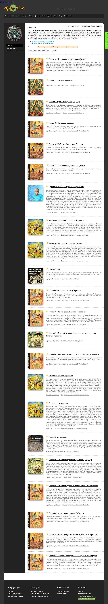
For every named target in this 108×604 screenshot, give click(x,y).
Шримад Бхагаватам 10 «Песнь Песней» (76, 70)
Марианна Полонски (52, 235)
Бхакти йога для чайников (70, 451)
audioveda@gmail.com (84, 593)
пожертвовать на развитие (86, 598)
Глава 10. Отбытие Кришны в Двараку (66, 144)
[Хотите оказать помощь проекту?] (106, 40)
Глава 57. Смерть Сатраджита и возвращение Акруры (73, 555)
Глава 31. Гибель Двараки (60, 80)
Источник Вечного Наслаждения (71, 341)
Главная (7, 16)
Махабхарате (49, 30)
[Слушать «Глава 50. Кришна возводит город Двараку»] (35, 73)
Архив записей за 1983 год (69, 279)
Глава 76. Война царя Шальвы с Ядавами (67, 311)
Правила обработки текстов (39, 596)
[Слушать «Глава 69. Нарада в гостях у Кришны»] (35, 304)
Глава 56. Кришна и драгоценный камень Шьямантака (73, 485)
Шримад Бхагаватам (36, 30)
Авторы (24, 16)
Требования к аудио (37, 591)
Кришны (89, 30)
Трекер (50, 16)
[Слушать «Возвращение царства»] (35, 417)
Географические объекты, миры (90, 26)
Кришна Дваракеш (44, 47)
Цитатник (37, 16)
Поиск (55, 16)
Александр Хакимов (52, 212)
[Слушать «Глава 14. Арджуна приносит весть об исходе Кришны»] (35, 548)
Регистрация (67, 16)
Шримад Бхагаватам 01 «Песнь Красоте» (76, 152)
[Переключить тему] (13, 2)
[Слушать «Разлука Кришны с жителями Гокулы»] (35, 257)
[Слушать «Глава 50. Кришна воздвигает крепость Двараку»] (35, 473)
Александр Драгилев (52, 451)
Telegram (80, 591)
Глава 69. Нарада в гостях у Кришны (65, 290)
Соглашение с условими (15, 596)
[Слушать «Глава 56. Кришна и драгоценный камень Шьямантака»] (35, 499)
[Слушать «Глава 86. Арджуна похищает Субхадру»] (35, 527)
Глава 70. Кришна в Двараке (61, 122)
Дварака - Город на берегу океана (42, 43)
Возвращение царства (58, 403)
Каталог (18, 16)
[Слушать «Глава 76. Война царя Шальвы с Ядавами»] (35, 325)
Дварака (54, 50)
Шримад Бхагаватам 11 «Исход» (73, 85)
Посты (31, 16)
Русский (7, 2)
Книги (44, 16)
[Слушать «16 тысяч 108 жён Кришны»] (35, 389)
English (2, 2)
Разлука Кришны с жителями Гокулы (65, 243)
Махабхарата (72, 47)
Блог (12, 16)
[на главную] (14, 11)
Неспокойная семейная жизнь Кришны (66, 220)
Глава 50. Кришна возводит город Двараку (68, 59)
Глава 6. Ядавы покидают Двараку (64, 101)
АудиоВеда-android (63, 591)
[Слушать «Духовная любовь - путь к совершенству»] (35, 200)
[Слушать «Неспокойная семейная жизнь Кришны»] (35, 234)
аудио (8, 45)
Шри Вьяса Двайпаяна (53, 70)
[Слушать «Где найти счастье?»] (35, 451)
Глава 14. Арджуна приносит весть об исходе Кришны (73, 534)
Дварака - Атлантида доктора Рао (43, 41)
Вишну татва (54, 269)
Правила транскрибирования (40, 593)
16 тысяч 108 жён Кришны (61, 375)
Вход (60, 16)
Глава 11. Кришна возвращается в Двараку (68, 165)
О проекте (11, 591)
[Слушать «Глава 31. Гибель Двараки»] (35, 94)
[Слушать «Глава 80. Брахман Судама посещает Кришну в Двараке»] (35, 368)
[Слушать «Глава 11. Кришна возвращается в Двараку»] (35, 179)
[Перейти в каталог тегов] (14, 41)
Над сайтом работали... (15, 593)
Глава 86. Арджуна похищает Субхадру (66, 513)
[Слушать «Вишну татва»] (35, 283)
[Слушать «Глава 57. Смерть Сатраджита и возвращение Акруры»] (35, 569)
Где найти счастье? (57, 436)
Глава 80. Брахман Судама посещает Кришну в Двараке (74, 354)
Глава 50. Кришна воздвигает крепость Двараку (70, 459)
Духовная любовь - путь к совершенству (67, 186)
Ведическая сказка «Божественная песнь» (75, 235)
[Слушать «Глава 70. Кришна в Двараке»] (35, 137)
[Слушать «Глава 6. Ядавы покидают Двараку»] (35, 115)
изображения (11, 48)
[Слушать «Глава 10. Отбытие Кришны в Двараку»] (35, 158)
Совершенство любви (68, 212)
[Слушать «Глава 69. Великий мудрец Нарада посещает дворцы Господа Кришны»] (35, 347)
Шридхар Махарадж (52, 279)
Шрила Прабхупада (52, 341)
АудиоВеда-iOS (61, 593)
